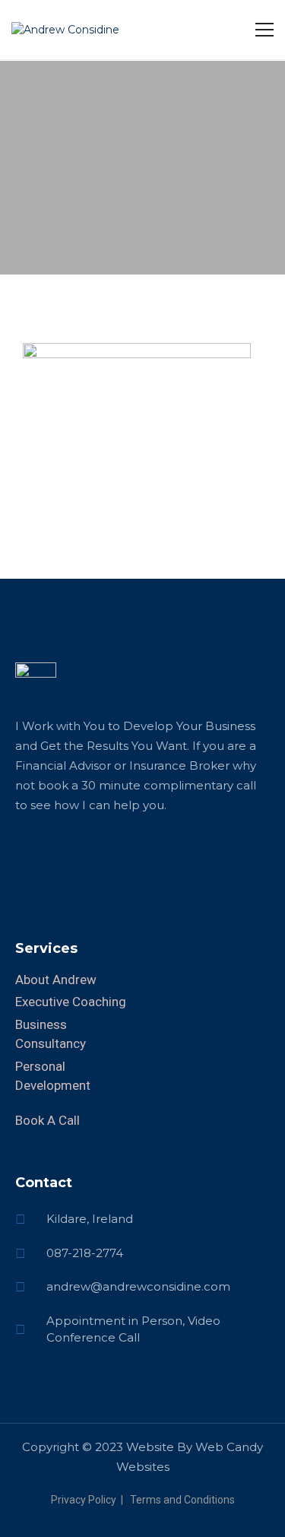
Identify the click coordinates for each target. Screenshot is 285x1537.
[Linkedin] (26, 857)
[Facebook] (53, 857)
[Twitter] (79, 857)
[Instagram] (106, 857)
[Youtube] (133, 857)
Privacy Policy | (89, 1500)
